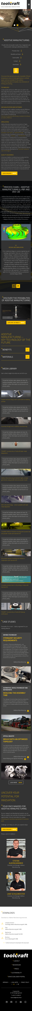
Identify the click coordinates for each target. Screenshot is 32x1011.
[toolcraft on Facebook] (11, 1001)
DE (18, 984)
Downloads (16, 64)
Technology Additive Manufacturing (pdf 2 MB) (16, 923)
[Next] (18, 286)
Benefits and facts (16, 54)
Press (17, 969)
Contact (16, 61)
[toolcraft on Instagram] (16, 1001)
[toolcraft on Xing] (21, 1001)
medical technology (18, 132)
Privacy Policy (25, 982)
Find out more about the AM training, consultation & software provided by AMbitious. (15, 117)
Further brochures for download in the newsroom (17, 943)
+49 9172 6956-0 (16, 995)
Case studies (15, 58)
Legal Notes (14, 982)
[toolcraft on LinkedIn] (7, 1001)
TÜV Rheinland (21, 136)
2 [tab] (17, 25)
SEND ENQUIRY (7, 173)
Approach (5, 982)
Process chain (15, 51)
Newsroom (17, 965)
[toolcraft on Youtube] (25, 1001)
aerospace (3, 132)
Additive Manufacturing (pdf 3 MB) (13, 928)
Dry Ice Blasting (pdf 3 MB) (11, 938)
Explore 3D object (14, 323)
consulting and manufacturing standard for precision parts (15, 820)
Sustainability (16, 973)
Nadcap (13, 136)
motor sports (10, 132)
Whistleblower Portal (16, 977)
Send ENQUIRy (7, 829)
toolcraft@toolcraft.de (16, 997)
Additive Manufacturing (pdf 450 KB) (14, 933)
